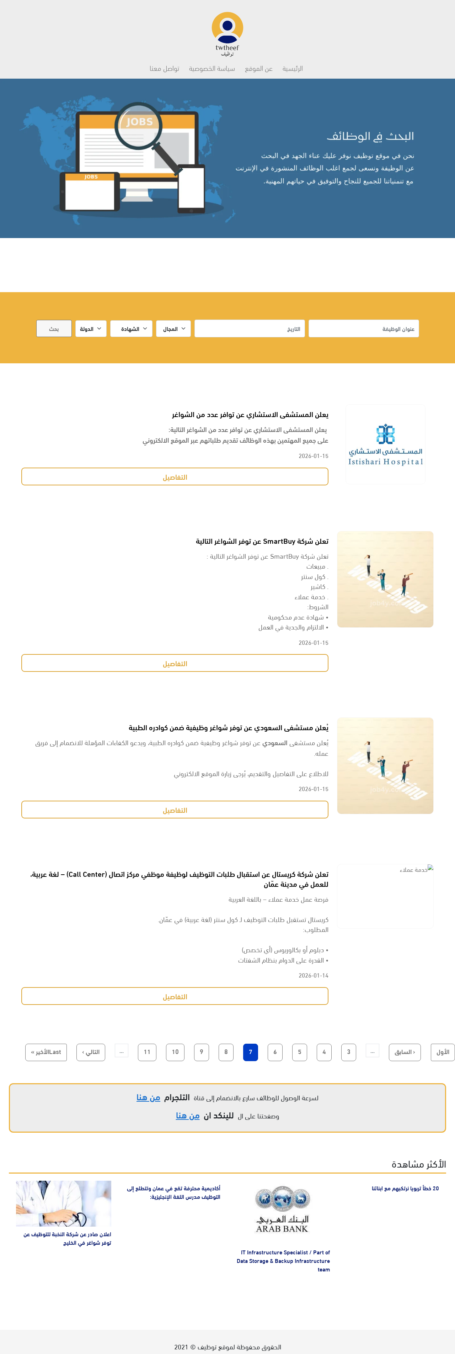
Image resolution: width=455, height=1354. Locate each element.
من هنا (148, 1096)
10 (172, 1051)
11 (144, 1051)
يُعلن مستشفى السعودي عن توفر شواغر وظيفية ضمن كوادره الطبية (228, 727)
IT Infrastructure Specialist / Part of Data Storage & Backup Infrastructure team (283, 1260)
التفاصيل (175, 476)
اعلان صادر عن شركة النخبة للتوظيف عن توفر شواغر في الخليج (67, 1238)
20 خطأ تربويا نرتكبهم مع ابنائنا (405, 1188)
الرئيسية (293, 67)
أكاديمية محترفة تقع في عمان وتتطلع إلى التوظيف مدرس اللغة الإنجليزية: (173, 1192)
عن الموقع (259, 67)
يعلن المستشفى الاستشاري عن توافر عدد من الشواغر (250, 413)
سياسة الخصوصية (212, 67)
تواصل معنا (164, 67)
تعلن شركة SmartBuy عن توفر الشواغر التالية (262, 540)
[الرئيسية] (227, 31)
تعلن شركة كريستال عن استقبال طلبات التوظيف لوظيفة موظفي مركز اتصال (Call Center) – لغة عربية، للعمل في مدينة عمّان (179, 878)
